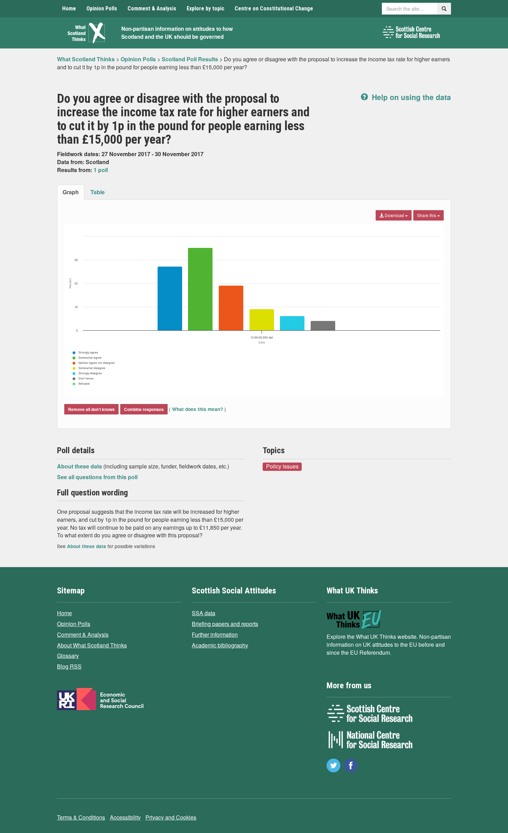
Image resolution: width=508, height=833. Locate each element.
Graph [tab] (71, 192)
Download (394, 215)
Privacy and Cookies (170, 817)
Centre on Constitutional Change (274, 8)
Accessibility (125, 817)
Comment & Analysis (152, 8)
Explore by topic (205, 8)
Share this (427, 215)
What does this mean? (197, 409)
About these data (80, 466)
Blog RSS (69, 666)
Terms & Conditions (81, 817)
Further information (215, 634)
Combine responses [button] (144, 409)
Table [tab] (98, 192)
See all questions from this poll (97, 477)
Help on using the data (410, 97)
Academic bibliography (220, 645)
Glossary (68, 656)
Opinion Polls (101, 8)
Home (69, 8)
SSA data (203, 613)
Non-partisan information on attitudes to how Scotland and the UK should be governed (177, 33)
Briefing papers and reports (225, 624)
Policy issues (282, 466)
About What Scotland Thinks (92, 645)
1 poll (101, 170)
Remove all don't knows (91, 409)
